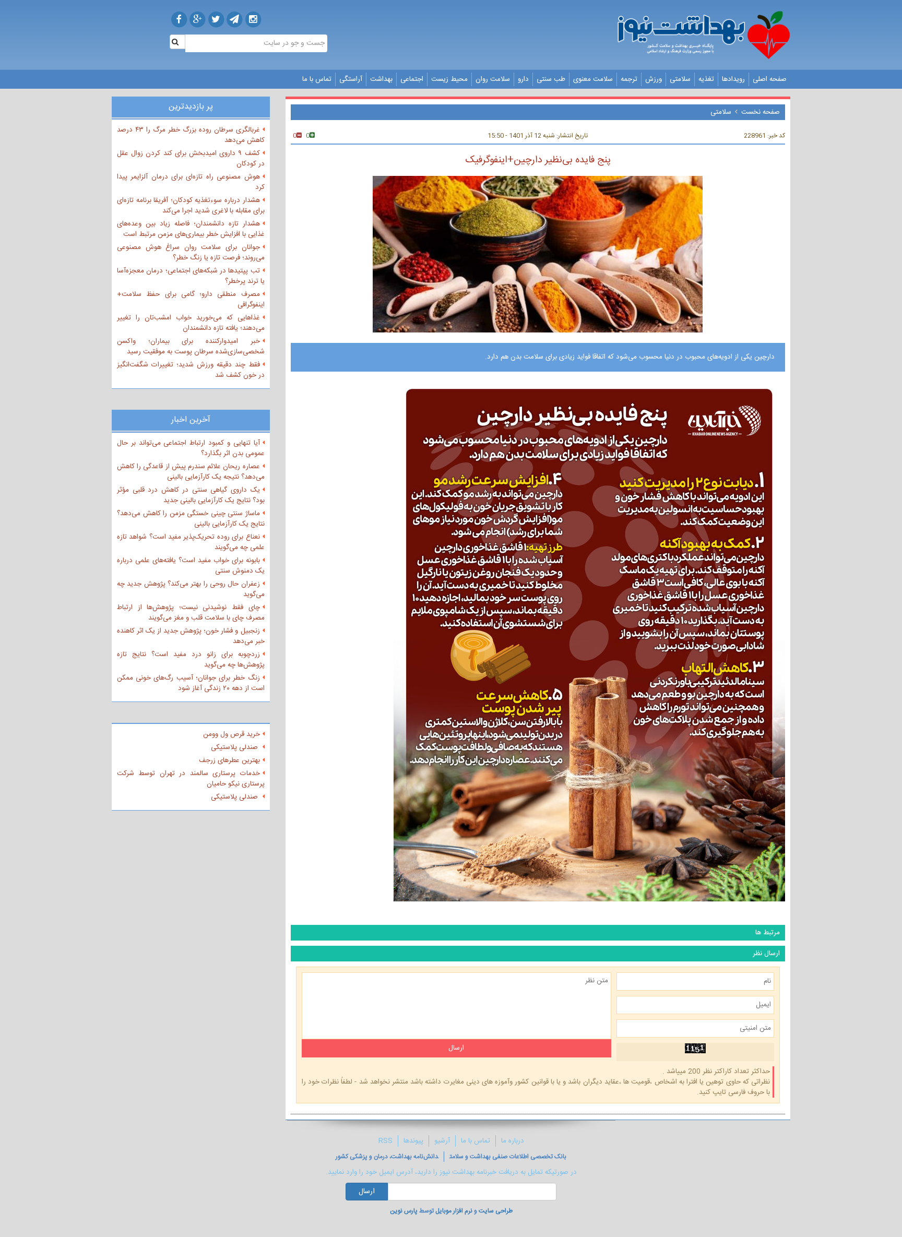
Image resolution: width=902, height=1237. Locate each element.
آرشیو (442, 1141)
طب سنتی (551, 79)
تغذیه (706, 79)
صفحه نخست (760, 112)
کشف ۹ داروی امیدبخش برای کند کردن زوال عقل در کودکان (191, 159)
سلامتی (680, 79)
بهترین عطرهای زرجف (229, 760)
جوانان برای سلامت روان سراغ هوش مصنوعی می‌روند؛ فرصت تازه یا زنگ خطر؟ (191, 253)
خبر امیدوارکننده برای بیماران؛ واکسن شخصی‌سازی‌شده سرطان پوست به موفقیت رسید (191, 347)
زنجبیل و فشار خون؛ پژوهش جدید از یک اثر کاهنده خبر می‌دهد (191, 636)
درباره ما (512, 1141)
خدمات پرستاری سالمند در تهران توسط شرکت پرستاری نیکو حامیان (191, 779)
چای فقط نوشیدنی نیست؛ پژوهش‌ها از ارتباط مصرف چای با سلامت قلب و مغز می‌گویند (191, 613)
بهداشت (381, 79)
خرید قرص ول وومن (231, 734)
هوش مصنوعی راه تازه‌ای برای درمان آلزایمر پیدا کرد (191, 182)
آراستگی (350, 79)
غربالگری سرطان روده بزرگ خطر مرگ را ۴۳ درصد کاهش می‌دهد (191, 135)
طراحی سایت (496, 1211)
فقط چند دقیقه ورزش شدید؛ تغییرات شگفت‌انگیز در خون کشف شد (191, 370)
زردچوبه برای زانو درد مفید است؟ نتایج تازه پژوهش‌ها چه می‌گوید (191, 660)
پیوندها (413, 1141)
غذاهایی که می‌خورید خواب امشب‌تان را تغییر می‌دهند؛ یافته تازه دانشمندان (191, 323)
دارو (523, 79)
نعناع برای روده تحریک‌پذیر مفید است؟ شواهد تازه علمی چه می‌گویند (191, 542)
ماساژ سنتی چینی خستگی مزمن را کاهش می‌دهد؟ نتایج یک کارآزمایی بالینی (191, 519)
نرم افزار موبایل (453, 1211)
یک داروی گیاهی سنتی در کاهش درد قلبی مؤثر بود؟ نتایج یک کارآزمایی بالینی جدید (191, 495)
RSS (385, 1141)
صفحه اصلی (770, 79)
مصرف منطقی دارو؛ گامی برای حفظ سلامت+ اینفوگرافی (191, 300)
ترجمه (629, 79)
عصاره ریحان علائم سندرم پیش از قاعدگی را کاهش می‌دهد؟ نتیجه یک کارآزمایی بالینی (191, 472)
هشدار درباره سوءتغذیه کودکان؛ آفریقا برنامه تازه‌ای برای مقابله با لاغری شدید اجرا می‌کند (191, 206)
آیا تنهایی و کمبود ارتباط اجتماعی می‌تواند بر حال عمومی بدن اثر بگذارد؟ (191, 448)
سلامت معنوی (593, 79)
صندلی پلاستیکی (235, 747)
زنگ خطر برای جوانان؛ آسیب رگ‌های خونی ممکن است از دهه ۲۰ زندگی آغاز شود (191, 683)
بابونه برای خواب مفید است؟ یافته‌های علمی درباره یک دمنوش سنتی (191, 566)
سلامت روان (493, 79)
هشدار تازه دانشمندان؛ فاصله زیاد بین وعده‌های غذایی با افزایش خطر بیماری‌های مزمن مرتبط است (191, 229)
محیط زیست (449, 79)
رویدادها (733, 79)
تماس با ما (316, 79)
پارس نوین (404, 1211)
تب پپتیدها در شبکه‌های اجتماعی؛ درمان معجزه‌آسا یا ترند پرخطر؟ (191, 276)
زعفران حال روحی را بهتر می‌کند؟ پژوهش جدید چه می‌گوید (191, 589)
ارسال (367, 1191)
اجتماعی (411, 79)
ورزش (653, 79)
